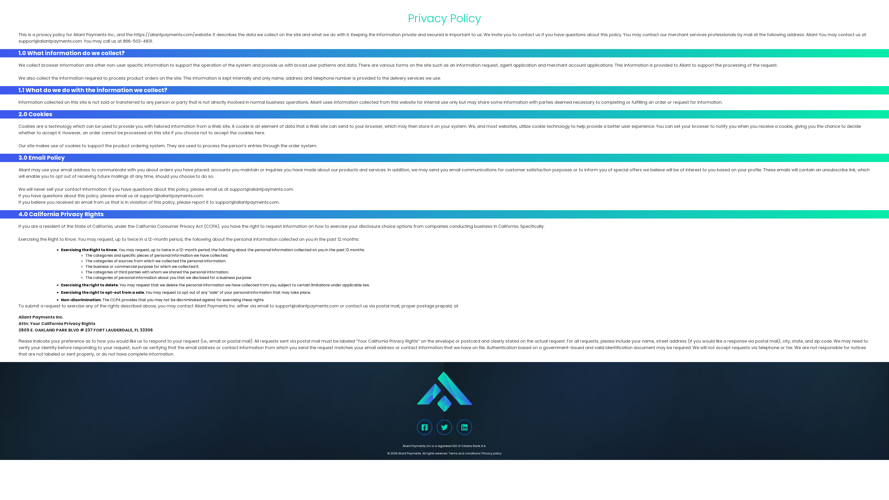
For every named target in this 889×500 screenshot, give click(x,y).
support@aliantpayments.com (50, 41)
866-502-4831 (137, 41)
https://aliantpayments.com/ (164, 35)
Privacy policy (492, 453)
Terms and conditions (464, 453)
